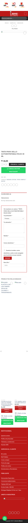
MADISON (20, 23)
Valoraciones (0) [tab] (6, 194)
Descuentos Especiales (7, 478)
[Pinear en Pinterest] (14, 184)
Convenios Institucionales (8, 481)
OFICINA (14, 179)
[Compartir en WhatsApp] (2, 184)
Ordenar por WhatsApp (8, 422)
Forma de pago (5, 463)
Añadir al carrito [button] (6, 410)
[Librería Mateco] (14, 13)
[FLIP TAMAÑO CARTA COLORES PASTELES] (21, 340)
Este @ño (6, 262)
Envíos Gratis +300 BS (7, 487)
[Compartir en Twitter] (8, 184)
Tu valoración (8, 222)
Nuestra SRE (4, 444)
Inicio (7, 23)
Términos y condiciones (7, 441)
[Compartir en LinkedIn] (16, 184)
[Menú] (2, 14)
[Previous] (1, 354)
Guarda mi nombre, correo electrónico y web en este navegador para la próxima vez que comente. (13, 253)
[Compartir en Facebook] (5, 184)
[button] (14, 170)
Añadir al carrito (17, 164)
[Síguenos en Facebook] (9, 512)
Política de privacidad (7, 438)
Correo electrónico (9, 243)
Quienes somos (5, 435)
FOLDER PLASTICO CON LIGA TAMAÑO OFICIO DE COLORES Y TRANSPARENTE (6, 403)
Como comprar (5, 460)
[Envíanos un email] (18, 512)
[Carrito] (25, 13)
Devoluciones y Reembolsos (9, 469)
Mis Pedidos (4, 457)
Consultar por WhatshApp (14, 170)
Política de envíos (6, 466)
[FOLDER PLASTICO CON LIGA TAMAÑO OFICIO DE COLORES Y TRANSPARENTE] (7, 340)
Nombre (6, 235)
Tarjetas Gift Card (6, 484)
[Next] (27, 354)
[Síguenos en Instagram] (12, 512)
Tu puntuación (8, 215)
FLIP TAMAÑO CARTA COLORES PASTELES (20, 402)
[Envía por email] (11, 184)
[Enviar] (25, 18)
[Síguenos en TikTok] (15, 512)
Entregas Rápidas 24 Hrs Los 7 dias (11, 490)
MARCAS (13, 23)
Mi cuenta (4, 454)
